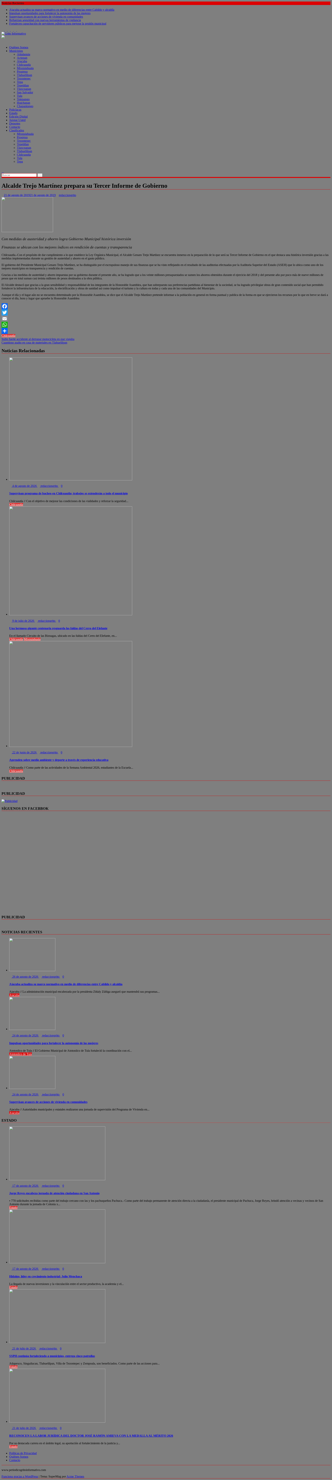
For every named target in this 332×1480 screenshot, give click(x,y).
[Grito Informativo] (3, 40)
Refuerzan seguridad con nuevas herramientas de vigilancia (45, 20)
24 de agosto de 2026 (25, 1035)
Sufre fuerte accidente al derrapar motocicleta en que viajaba (38, 339)
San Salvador (25, 92)
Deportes (14, 123)
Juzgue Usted (17, 120)
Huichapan (23, 102)
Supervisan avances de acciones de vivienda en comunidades (46, 16)
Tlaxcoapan (24, 89)
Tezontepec (24, 78)
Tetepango (23, 99)
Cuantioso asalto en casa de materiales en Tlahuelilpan (34, 342)
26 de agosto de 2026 (25, 976)
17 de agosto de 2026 (25, 1185)
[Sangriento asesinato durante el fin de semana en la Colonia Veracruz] (3, 168)
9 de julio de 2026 (23, 620)
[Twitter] (166, 312)
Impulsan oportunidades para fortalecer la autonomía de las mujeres (49, 13)
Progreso (22, 71)
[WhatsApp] (166, 325)
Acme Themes (75, 1476)
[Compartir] (166, 331)
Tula (19, 95)
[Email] (166, 319)
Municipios (16, 50)
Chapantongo (25, 106)
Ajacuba (22, 61)
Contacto (14, 127)
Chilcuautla (24, 64)
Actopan (22, 57)
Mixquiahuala (25, 68)
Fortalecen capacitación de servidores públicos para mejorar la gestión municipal (57, 23)
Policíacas (15, 109)
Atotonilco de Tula (20, 1054)
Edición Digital (18, 116)
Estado (13, 113)
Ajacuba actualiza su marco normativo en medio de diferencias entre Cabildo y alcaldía (61, 9)
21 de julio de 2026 (24, 1348)
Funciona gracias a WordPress (20, 1476)
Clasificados (16, 130)
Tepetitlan (23, 85)
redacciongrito (67, 195)
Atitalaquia (23, 54)
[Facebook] (166, 306)
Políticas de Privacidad (23, 1453)
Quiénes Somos (18, 47)
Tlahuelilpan (24, 75)
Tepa (20, 82)
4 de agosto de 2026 (24, 486)
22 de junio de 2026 (24, 752)
